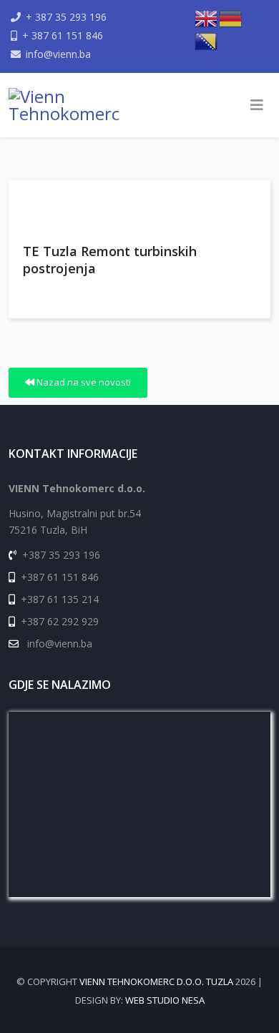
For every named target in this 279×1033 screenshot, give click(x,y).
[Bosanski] (207, 40)
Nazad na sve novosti (82, 382)
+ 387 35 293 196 (66, 17)
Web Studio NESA (165, 1000)
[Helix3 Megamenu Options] (256, 105)
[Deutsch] (231, 17)
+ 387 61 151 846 (62, 35)
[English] (207, 17)
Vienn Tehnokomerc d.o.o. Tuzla (156, 981)
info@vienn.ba (58, 54)
